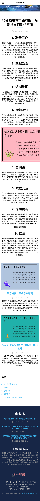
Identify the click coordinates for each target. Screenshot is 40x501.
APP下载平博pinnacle (11, 384)
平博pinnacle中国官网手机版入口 (20, 487)
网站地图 (25, 482)
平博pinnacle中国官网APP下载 (19, 489)
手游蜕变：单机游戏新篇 (20, 293)
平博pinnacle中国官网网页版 (24, 484)
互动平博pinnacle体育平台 (13, 397)
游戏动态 (7, 391)
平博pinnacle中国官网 (29, 493)
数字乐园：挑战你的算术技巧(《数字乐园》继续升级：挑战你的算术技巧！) (20, 437)
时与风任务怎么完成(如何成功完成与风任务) (20, 419)
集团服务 (7, 394)
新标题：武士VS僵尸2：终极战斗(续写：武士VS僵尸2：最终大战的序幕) (20, 427)
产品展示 (7, 387)
